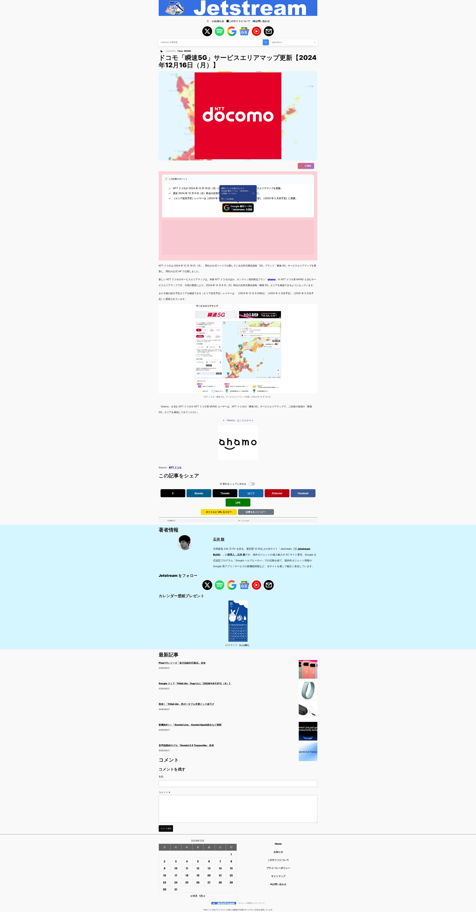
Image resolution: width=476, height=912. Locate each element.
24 (175, 882)
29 (231, 882)
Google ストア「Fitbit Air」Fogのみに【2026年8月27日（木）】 (195, 683)
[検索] (266, 42)
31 (175, 889)
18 (186, 875)
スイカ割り (244, 645)
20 (209, 875)
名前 (161, 776)
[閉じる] (253, 193)
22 (231, 875)
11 (187, 868)
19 (197, 875)
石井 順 (218, 539)
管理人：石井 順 (236, 554)
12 (197, 868)
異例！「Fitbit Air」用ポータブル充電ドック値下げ (186, 704)
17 (176, 875)
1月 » (202, 895)
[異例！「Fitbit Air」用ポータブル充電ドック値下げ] (308, 711)
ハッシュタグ (244, 521)
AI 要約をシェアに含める (233, 483)
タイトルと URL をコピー (219, 512)
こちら (231, 199)
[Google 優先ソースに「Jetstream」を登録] (238, 211)
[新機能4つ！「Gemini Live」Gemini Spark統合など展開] (308, 732)
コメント (164, 792)
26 (197, 882)
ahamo (272, 279)
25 (186, 882)
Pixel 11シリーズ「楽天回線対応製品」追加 (182, 662)
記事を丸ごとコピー (256, 512)
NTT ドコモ (175, 467)
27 (209, 882)
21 (220, 875)
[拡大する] (314, 307)
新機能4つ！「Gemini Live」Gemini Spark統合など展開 (190, 724)
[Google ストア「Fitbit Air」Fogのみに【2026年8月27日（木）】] (308, 691)
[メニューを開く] (207, 21)
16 (164, 875)
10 (175, 868)
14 (220, 868)
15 (231, 868)
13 (209, 868)
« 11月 (193, 895)
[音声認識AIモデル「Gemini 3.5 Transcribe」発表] (308, 752)
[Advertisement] (236, 237)
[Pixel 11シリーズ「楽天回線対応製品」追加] (308, 670)
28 (220, 882)
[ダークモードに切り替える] (161, 51)
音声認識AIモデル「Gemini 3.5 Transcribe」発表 (186, 745)
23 (164, 882)
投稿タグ (172, 521)
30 (164, 889)
